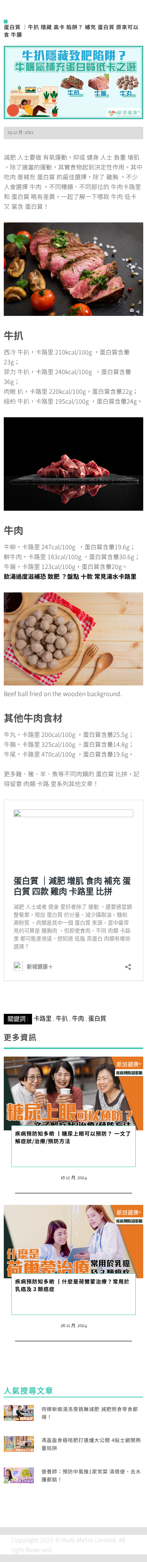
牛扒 (62, 1018)
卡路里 (43, 1018)
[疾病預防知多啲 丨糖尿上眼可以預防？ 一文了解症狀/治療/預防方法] (73, 1092)
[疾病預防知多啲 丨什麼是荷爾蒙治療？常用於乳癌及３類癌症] (73, 1240)
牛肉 (78, 1018)
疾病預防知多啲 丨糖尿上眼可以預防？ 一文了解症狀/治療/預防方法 (73, 1137)
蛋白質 (97, 1018)
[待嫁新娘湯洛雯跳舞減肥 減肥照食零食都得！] (19, 1411)
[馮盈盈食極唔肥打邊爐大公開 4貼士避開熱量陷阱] (19, 1442)
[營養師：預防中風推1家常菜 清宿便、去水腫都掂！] (19, 1474)
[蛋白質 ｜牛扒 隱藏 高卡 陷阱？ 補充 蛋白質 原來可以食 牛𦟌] (73, 81)
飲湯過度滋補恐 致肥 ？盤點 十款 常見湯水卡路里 (70, 576)
